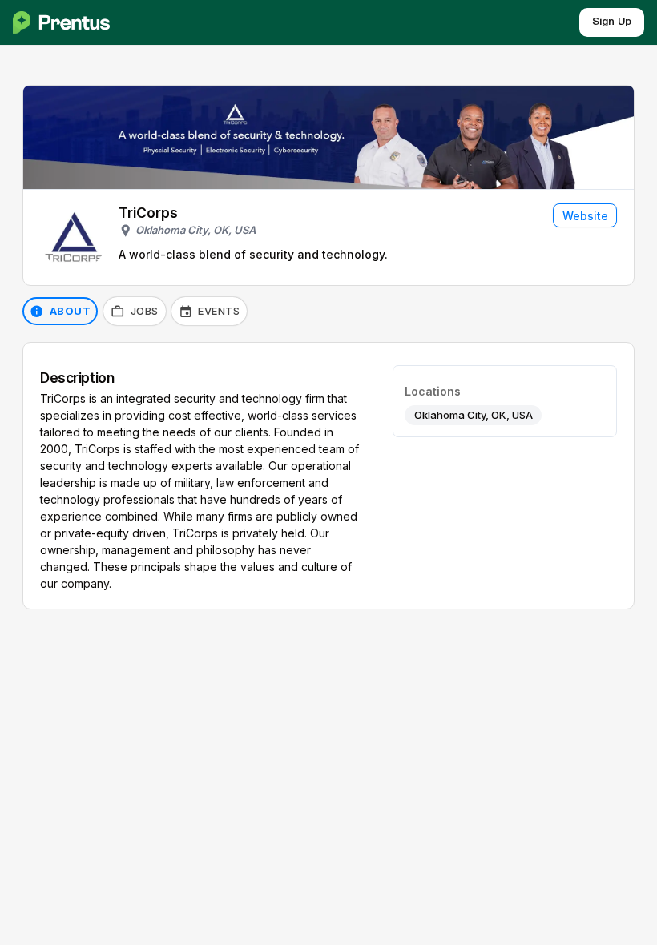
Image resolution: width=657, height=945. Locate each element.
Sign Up (611, 22)
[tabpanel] (328, 476)
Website (585, 216)
